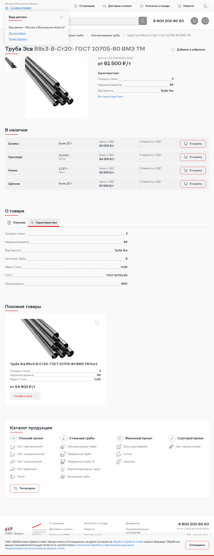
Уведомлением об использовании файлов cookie (35, 548)
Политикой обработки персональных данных (103, 545)
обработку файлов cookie (128, 541)
